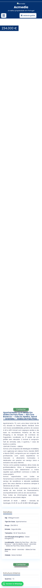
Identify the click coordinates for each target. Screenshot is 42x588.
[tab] (3, 15)
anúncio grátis (29, 15)
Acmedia (21, 7)
